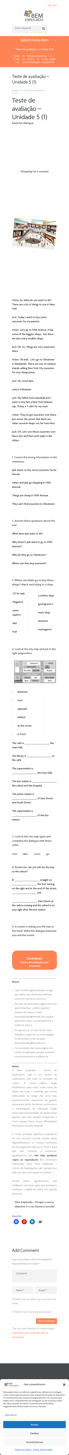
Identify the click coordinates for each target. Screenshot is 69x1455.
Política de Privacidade (42, 1449)
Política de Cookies (23, 1449)
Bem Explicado (37, 90)
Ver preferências (34, 1442)
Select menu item (34, 40)
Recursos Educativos (37, 56)
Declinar (34, 1433)
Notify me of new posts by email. (33, 1311)
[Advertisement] (34, 149)
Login (54, 5)
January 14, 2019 (19, 90)
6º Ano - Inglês (49, 59)
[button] (64, 1384)
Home (17, 56)
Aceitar (34, 1424)
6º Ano (31, 59)
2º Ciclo (16, 59)
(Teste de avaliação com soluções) (35, 961)
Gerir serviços (11, 1414)
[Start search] (43, 28)
